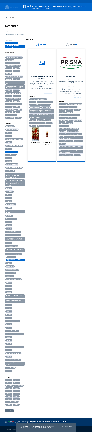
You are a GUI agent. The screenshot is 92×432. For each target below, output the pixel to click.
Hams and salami (9, 191)
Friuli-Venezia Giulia (19, 385)
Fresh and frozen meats (11, 154)
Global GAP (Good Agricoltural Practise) (14, 76)
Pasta (9, 263)
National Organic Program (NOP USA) (14, 104)
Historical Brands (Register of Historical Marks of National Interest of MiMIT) (14, 87)
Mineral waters (9, 215)
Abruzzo (8, 380)
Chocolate (9, 350)
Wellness (9, 371)
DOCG (16, 68)
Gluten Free (8, 79)
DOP (9, 71)
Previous (28, 137)
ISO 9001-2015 (16, 96)
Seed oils (9, 292)
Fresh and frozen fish (10, 367)
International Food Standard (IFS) (13, 93)
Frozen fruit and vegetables (12, 164)
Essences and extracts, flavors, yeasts (14, 145)
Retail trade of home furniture (11, 257)
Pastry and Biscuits (10, 266)
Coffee (8, 340)
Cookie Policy (68, 426)
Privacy (61, 426)
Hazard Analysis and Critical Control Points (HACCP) (15, 82)
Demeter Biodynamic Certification (13, 65)
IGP (9, 90)
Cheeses (9, 136)
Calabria (9, 383)
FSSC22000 (8, 73)
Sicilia (9, 399)
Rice (9, 285)
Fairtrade (16, 71)
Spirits (8, 112)
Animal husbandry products (12, 129)
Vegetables (8, 314)
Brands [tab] (42, 45)
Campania (16, 383)
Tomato (8, 311)
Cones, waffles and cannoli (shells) (13, 353)
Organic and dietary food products (13, 231)
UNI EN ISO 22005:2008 (11, 115)
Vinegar (8, 318)
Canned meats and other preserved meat (15, 347)
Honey (8, 194)
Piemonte (16, 393)
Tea (8, 308)
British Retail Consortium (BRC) (12, 63)
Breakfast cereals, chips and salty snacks (15, 334)
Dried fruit (9, 356)
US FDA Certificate (10, 117)
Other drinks (9, 243)
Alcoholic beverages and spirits (12, 321)
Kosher (8, 101)
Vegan (18, 117)
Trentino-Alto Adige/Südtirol (12, 402)
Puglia (8, 396)
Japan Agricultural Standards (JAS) (13, 98)
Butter (8, 337)
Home (6, 17)
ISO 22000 (8, 96)
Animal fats (8, 324)
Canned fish (8, 343)
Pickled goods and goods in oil (12, 269)
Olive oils (9, 228)
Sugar (9, 305)
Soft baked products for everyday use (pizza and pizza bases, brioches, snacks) (14, 301)
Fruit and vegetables (10, 170)
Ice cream (9, 201)
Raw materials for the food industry (13, 279)
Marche (16, 391)
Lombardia (8, 391)
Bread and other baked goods (12, 330)
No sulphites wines (10, 109)
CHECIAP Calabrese (35, 143)
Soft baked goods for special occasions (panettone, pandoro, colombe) (14, 296)
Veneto (16, 404)
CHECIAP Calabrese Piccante (47, 143)
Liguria (16, 388)
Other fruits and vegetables (12, 246)
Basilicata (16, 380)
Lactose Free (16, 101)
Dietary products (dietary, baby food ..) (14, 139)
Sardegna (16, 396)
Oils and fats (9, 222)
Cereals (8, 132)
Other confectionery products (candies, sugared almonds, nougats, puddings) (14, 238)
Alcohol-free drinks (10, 126)
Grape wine (8, 188)
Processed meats (9, 276)
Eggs (9, 142)
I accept (70, 427)
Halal (16, 79)
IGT (16, 90)
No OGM (16, 106)
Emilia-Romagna (9, 385)
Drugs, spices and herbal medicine (13, 359)
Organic (18, 109)
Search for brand (10, 32)
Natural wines (9, 106)
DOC (9, 68)
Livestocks (9, 207)
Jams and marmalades (11, 204)
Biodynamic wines (10, 60)
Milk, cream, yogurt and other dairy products (13, 211)
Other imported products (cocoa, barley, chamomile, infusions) (14, 250)
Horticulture (8, 198)
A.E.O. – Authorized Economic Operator (14, 57)
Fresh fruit (9, 158)
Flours (8, 149)
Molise (8, 393)
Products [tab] (73, 45)
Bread (8, 327)
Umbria (8, 404)
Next (55, 137)
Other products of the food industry (13, 254)
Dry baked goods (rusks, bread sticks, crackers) (14, 363)
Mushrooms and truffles (11, 219)
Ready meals (9, 282)
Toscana (16, 399)
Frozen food (8, 161)
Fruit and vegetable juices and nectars (14, 167)
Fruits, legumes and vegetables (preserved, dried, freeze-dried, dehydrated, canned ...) (12, 175)
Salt (9, 289)
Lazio (9, 388)
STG (16, 112)
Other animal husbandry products (13, 235)
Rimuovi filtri (9, 411)
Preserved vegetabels (10, 273)
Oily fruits (9, 225)
